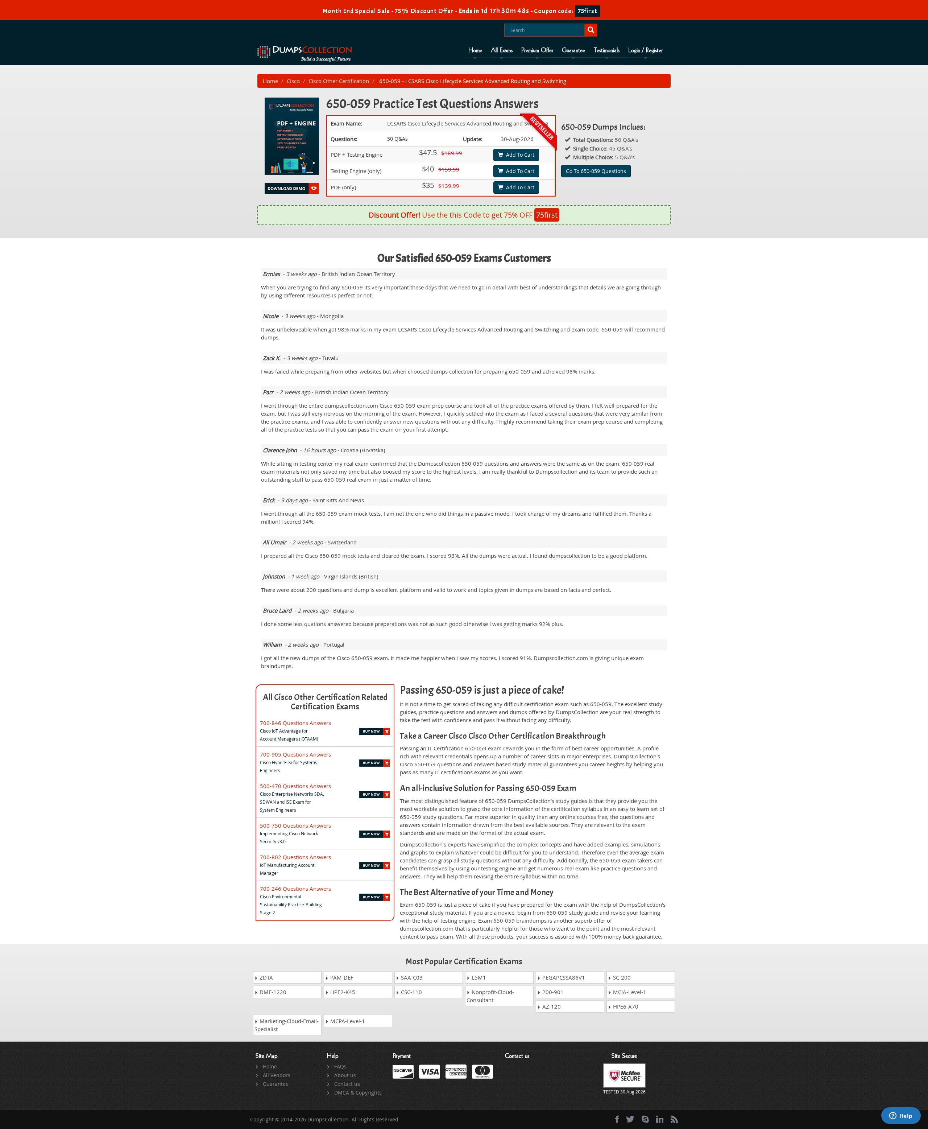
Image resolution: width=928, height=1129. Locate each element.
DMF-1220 (272, 992)
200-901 (552, 992)
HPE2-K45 (342, 992)
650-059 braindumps (520, 920)
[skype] (645, 1119)
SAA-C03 (411, 977)
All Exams (502, 50)
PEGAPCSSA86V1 (563, 977)
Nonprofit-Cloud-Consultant (490, 996)
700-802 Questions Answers (295, 857)
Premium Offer (537, 50)
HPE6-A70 (625, 1006)
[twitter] (630, 1119)
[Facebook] (617, 1119)
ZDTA (265, 977)
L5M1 (478, 977)
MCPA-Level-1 (347, 1021)
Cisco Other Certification (338, 81)
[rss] (674, 1119)
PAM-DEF (341, 977)
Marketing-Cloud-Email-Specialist (286, 1025)
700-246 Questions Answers (295, 888)
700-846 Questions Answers (295, 722)
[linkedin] (659, 1119)
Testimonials (607, 50)
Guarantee (573, 50)
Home (475, 50)
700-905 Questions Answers (295, 754)
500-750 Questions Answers (295, 825)
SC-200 (621, 977)
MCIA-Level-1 (629, 992)
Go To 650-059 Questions (596, 171)
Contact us (347, 1084)
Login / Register (645, 50)
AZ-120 (551, 1006)
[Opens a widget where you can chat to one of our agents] (901, 1116)
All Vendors (276, 1075)
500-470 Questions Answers (295, 786)
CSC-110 (410, 992)
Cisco (293, 81)
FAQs (340, 1066)
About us (345, 1075)
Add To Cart (518, 154)
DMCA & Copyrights (358, 1092)
